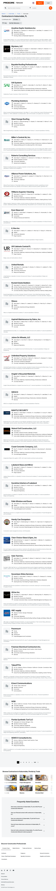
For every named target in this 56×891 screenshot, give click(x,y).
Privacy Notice (4, 876)
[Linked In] (1, 870)
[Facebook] (4, 870)
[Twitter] (7, 870)
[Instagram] (10, 870)
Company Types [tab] (6, 848)
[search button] (50, 8)
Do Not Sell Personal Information (7, 882)
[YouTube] (13, 870)
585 (35, 762)
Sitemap (3, 884)
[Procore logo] (9, 3)
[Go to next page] (38, 762)
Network (19, 3)
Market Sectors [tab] (16, 848)
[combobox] (40, 8)
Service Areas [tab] (37, 848)
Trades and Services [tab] (27, 848)
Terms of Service (4, 879)
